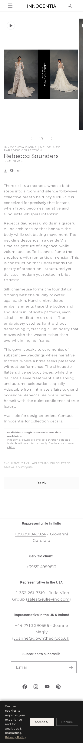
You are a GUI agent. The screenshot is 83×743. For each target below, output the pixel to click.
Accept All (42, 722)
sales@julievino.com (48, 599)
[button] (10, 5)
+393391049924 (30, 534)
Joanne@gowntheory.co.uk (41, 638)
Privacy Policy (15, 737)
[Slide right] (51, 138)
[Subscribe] (70, 667)
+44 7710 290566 (32, 625)
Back (41, 483)
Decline (67, 722)
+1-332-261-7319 (29, 593)
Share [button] (15, 171)
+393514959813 (41, 566)
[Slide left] (31, 138)
